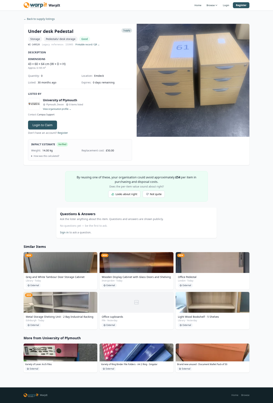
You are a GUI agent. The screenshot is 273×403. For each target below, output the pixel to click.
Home (197, 5)
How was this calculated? (46, 156)
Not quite (156, 194)
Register (241, 5)
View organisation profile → (57, 109)
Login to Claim (42, 125)
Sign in (64, 232)
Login (226, 5)
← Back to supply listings (39, 19)
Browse (211, 5)
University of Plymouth (60, 100)
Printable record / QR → (87, 44)
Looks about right (126, 194)
